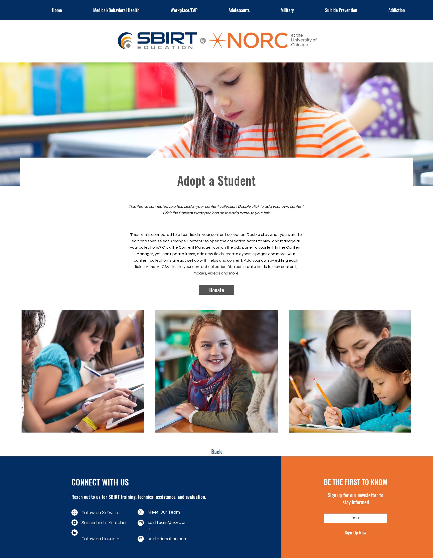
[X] (74, 512)
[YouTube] (74, 522)
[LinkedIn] (74, 532)
